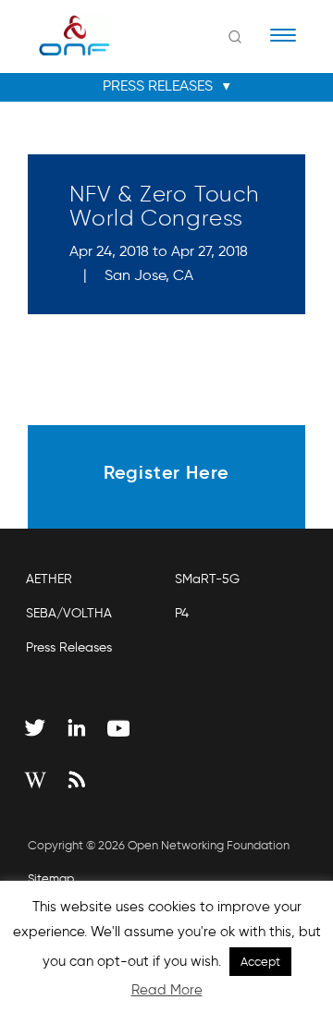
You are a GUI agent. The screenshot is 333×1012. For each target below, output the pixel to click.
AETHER (49, 579)
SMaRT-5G (207, 579)
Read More (167, 990)
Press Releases (69, 647)
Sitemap (51, 878)
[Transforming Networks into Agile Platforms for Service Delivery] (62, 35)
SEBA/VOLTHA (69, 613)
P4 (182, 613)
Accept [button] (260, 962)
